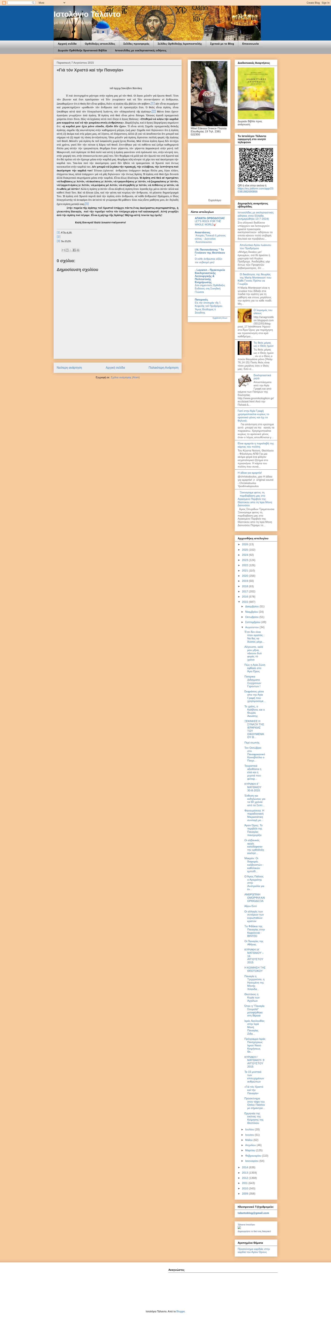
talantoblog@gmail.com (253, 1212)
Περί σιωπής (252, 742)
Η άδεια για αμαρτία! (250, 472)
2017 (245, 591)
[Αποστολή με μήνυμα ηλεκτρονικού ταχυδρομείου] (63, 250)
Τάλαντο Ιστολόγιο (246, 1224)
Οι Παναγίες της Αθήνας (253, 943)
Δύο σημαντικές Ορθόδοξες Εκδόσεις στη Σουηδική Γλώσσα (210, 288)
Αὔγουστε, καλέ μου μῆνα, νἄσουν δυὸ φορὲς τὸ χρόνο (253, 653)
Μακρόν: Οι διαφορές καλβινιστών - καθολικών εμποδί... (254, 865)
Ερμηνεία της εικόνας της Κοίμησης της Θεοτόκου (254, 1118)
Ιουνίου (250, 1134)
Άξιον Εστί (250, 906)
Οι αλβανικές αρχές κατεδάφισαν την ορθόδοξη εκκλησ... (254, 847)
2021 (245, 570)
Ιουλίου (250, 1129)
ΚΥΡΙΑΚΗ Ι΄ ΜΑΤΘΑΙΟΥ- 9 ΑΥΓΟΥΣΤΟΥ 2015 (254, 1061)
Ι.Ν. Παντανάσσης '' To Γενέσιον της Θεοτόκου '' (210, 252)
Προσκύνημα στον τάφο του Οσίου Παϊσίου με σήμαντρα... (254, 1103)
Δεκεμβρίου (252, 606)
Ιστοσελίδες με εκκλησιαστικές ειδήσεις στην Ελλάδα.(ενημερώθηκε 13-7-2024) (256, 215)
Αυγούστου (252, 627)
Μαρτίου (250, 1150)
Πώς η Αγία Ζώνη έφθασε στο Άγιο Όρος (254, 668)
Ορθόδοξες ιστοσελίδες (100, 43)
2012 (245, 1177)
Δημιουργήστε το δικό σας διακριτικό (254, 1231)
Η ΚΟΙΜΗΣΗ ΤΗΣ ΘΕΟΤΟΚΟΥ (255, 969)
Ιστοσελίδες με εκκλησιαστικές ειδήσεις (140, 50)
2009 (245, 1193)
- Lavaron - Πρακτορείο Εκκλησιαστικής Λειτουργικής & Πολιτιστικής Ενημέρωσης (210, 276)
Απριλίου (251, 1145)
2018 (245, 586)
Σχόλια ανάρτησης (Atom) (125, 377)
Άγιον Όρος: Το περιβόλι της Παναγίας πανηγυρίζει (253, 830)
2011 (245, 1183)
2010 (245, 1188)
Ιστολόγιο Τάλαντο (87, 14)
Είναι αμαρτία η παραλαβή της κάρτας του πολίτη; (256, 445)
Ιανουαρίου (252, 1160)
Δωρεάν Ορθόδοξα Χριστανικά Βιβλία (82, 50)
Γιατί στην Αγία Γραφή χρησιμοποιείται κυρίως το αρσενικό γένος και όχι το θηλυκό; (253, 415)
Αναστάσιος (202, 232)
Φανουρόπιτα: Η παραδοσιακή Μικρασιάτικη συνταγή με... (254, 815)
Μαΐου (249, 1139)
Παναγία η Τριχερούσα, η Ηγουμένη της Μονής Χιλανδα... (254, 983)
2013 (245, 1172)
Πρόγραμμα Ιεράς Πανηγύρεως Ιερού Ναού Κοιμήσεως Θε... (254, 1045)
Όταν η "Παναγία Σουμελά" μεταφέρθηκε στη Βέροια (254, 1010)
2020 (245, 575)
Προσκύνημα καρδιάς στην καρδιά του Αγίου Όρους (254, 1250)
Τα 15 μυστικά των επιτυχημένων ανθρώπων (254, 1076)
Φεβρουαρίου (253, 1155)
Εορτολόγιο (214, 200)
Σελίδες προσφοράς (136, 43)
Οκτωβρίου (252, 616)
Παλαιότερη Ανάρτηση (164, 367)
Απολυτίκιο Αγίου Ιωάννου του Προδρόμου (255, 246)
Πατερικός (201, 299)
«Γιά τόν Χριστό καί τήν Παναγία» (253, 1090)
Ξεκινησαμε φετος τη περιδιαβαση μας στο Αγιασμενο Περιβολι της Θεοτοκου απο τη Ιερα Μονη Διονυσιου (255, 499)
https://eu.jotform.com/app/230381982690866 (255, 190)
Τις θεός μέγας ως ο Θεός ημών (264, 344)
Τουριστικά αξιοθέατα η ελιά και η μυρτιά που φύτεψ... (252, 772)
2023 (245, 560)
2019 (245, 580)
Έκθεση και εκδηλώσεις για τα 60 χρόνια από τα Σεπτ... (254, 800)
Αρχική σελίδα (67, 43)
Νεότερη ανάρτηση (69, 367)
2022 (245, 565)
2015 (245, 601)
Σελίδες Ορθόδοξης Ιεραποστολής (180, 43)
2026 (245, 544)
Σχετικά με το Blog (222, 43)
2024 (245, 554)
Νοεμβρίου (252, 611)
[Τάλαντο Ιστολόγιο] (239, 1228)
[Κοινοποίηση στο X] (71, 250)
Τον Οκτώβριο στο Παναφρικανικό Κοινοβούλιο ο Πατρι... (254, 754)
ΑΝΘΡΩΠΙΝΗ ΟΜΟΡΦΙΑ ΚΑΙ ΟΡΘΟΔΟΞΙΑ (254, 897)
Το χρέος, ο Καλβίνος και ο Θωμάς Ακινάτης (254, 711)
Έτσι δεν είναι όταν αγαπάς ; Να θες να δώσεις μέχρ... (254, 636)
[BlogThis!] (67, 250)
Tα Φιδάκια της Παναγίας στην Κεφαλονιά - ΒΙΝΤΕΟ (254, 931)
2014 (245, 1167)
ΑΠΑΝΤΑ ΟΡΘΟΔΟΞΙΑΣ (210, 218)
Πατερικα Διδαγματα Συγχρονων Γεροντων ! (252, 681)
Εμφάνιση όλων (220, 318)
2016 (245, 596)
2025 (245, 549)
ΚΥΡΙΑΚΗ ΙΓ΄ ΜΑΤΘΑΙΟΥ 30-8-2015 (252, 787)
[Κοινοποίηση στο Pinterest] (78, 250)
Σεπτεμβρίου (253, 622)
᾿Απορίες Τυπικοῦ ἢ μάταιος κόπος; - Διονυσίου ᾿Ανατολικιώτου (210, 239)
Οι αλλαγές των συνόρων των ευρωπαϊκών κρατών (254, 916)
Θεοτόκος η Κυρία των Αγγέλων (252, 997)
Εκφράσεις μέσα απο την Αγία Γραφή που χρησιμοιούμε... (255, 696)
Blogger (180, 1311)
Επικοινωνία (250, 43)
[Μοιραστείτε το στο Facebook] (74, 250)
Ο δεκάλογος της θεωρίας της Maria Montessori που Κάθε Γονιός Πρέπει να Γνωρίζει (254, 279)
